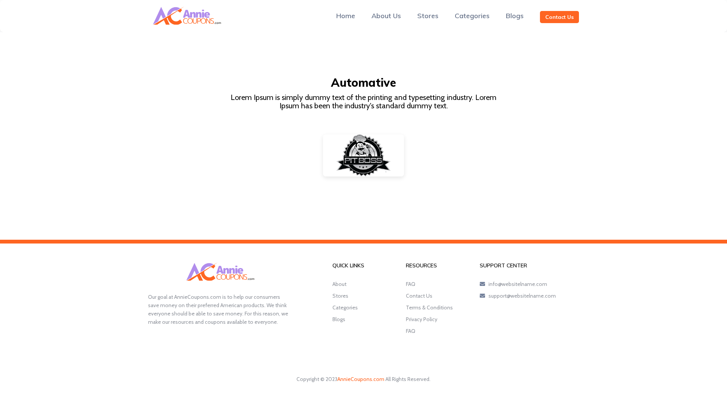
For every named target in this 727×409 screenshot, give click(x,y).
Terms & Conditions (429, 307)
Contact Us (559, 17)
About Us (386, 15)
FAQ (410, 284)
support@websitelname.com (522, 295)
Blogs (515, 15)
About (339, 284)
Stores (427, 15)
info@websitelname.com (517, 284)
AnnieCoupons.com (360, 379)
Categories (472, 15)
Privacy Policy (421, 319)
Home (345, 15)
